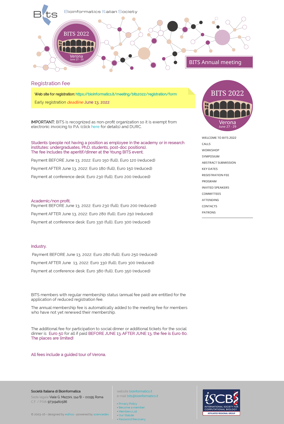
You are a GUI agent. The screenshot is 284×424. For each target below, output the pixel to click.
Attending (210, 200)
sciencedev (101, 414)
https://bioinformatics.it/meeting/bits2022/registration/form (126, 94)
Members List (128, 411)
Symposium (210, 156)
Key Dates (210, 169)
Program (209, 181)
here (95, 126)
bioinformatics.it (140, 391)
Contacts (209, 206)
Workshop (210, 150)
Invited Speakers (215, 187)
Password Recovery (132, 419)
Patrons (209, 212)
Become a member (132, 407)
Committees (211, 193)
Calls (206, 144)
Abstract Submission (219, 162)
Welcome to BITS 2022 (219, 137)
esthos (69, 414)
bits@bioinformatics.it (142, 396)
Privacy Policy (128, 403)
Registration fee (215, 175)
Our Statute (126, 415)
